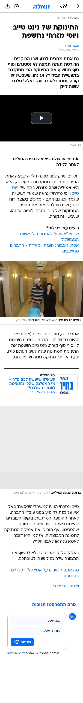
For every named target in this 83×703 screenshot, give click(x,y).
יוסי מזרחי (59, 586)
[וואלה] (41, 6)
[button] (63, 6)
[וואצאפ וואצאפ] (16, 6)
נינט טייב (73, 586)
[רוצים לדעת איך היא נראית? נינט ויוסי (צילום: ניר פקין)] (41, 292)
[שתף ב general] (7, 6)
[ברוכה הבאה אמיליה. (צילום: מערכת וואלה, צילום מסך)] (41, 451)
